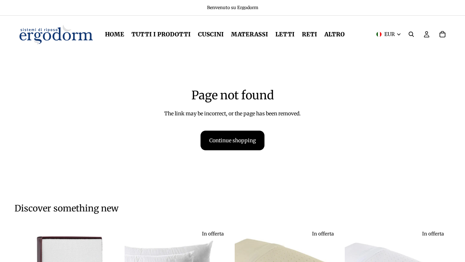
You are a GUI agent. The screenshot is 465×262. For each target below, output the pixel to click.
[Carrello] (442, 34)
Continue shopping (232, 140)
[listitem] (334, 34)
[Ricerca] (411, 34)
